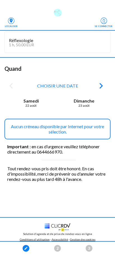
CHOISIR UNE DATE (57, 85)
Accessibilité (60, 239)
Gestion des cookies (82, 239)
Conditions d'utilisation (35, 239)
